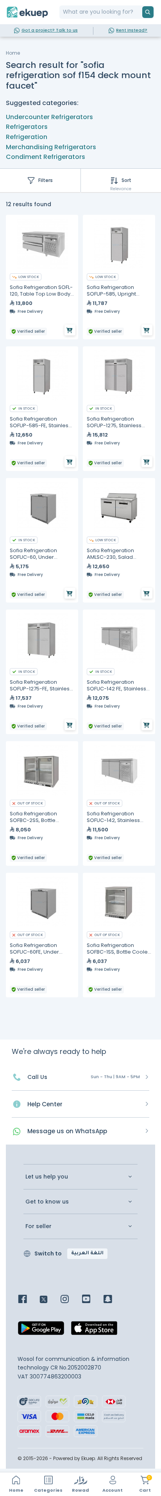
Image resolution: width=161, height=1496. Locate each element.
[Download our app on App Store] (94, 1330)
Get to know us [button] (47, 1201)
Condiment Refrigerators (45, 156)
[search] (148, 12)
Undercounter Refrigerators (49, 116)
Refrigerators (27, 126)
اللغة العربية (87, 1253)
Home (13, 53)
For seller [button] (38, 1226)
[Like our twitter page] (49, 1299)
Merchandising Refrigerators (51, 147)
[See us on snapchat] (113, 1299)
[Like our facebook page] (28, 1299)
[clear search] (139, 12)
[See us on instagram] (70, 1299)
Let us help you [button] (46, 1176)
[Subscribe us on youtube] (92, 1299)
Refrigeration (26, 136)
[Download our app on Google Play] (41, 1330)
